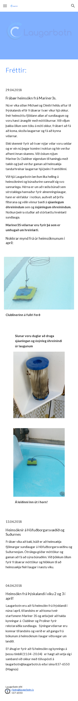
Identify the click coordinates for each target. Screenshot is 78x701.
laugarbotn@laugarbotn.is (20, 689)
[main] (39, 70)
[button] (5, 5)
